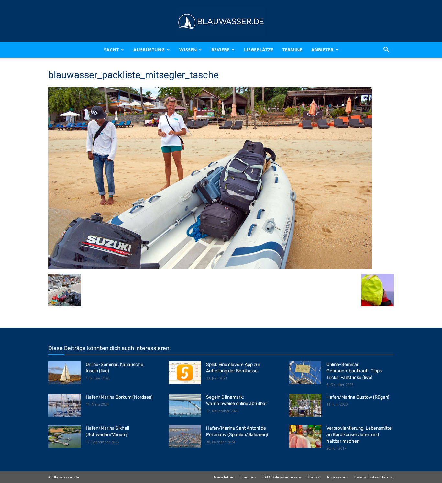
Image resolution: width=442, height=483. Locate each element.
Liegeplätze (258, 50)
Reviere (220, 50)
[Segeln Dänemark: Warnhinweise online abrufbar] (185, 405)
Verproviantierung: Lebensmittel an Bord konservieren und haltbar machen (359, 434)
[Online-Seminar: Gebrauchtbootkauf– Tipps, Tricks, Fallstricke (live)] (305, 372)
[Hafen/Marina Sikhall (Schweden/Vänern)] (64, 436)
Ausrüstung (149, 50)
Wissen (188, 50)
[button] (386, 50)
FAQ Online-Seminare (281, 477)
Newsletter (224, 477)
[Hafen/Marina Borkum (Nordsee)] (64, 405)
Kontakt (314, 477)
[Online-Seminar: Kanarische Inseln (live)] (64, 372)
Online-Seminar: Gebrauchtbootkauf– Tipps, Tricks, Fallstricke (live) (354, 371)
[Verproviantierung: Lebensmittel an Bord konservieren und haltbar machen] (305, 436)
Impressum (337, 477)
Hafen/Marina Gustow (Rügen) (357, 397)
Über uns (248, 477)
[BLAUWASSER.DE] (221, 21)
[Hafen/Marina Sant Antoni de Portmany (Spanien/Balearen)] (185, 436)
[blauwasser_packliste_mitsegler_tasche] (210, 267)
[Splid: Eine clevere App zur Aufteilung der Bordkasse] (185, 372)
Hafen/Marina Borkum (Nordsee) (119, 397)
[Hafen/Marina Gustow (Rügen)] (305, 405)
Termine (292, 50)
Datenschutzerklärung (374, 477)
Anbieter (322, 50)
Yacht (111, 50)
